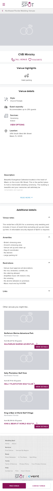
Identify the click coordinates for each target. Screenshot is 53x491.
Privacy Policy (24, 464)
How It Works (25, 471)
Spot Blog (33, 457)
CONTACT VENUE (38, 486)
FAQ (16, 471)
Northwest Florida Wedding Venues (20, 11)
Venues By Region (22, 450)
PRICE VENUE (14, 486)
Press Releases (10, 457)
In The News (22, 457)
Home (7, 444)
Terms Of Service (11, 464)
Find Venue (9, 450)
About (14, 444)
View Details (42, 347)
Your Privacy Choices (39, 464)
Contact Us (9, 471)
